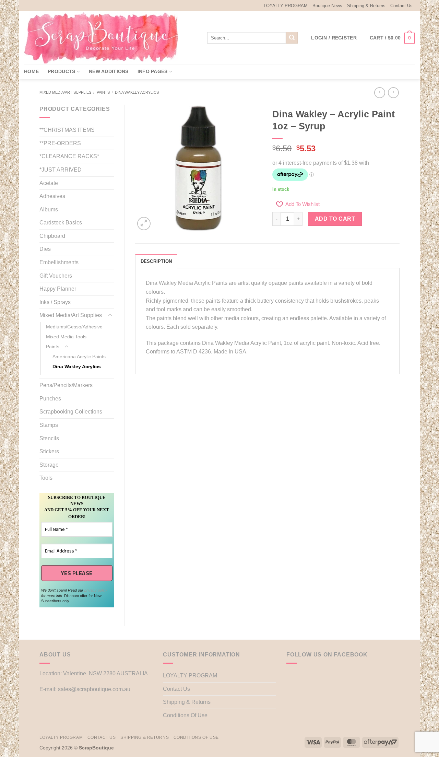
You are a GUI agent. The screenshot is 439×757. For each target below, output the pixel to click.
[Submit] (292, 38)
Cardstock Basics (60, 222)
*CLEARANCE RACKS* (69, 156)
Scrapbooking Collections (70, 412)
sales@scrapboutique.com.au (94, 689)
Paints (103, 92)
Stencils (49, 438)
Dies (45, 249)
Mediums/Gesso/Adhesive (74, 326)
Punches (50, 398)
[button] (334, 38)
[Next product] (379, 92)
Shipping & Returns (366, 5)
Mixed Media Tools (66, 336)
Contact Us (401, 5)
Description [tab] (156, 261)
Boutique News (327, 5)
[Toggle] (110, 315)
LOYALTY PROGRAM (286, 5)
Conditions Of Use (185, 715)
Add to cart (335, 219)
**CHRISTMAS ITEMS (67, 130)
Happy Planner (57, 289)
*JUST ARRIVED (60, 170)
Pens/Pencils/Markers (66, 385)
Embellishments (59, 262)
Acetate (48, 183)
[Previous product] (393, 92)
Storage (49, 465)
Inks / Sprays (55, 302)
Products (61, 71)
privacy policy (95, 590)
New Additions (109, 71)
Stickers (49, 451)
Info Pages (153, 71)
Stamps (48, 425)
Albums (48, 209)
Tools (45, 478)
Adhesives (52, 196)
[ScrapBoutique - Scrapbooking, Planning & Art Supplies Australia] (106, 37)
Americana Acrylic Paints (79, 356)
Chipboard (52, 236)
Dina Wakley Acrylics (137, 92)
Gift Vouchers (55, 276)
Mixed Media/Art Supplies (65, 92)
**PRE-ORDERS (60, 143)
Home (31, 71)
